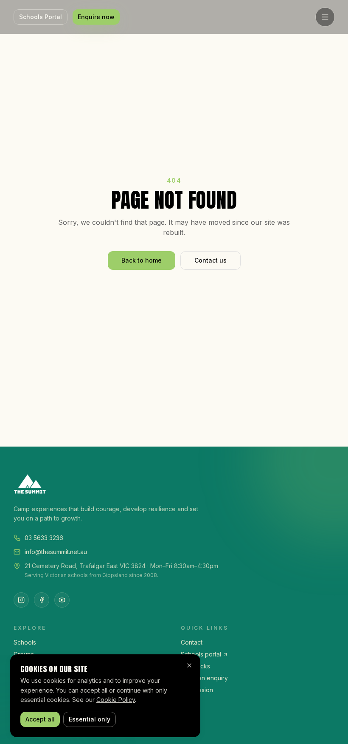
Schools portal (201, 654)
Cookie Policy (115, 699)
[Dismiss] (189, 665)
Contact (191, 642)
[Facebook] (41, 600)
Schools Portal (40, 16)
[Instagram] (21, 600)
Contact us (210, 260)
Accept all (40, 719)
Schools (25, 642)
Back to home (141, 260)
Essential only (89, 719)
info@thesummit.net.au (56, 551)
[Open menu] (325, 17)
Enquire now (96, 16)
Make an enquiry (204, 678)
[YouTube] (62, 600)
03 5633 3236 (44, 537)
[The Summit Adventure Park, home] (174, 484)
